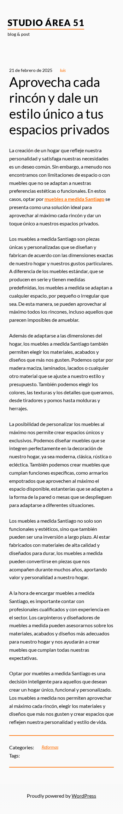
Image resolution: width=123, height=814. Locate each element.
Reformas (50, 747)
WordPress (84, 796)
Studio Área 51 (46, 22)
